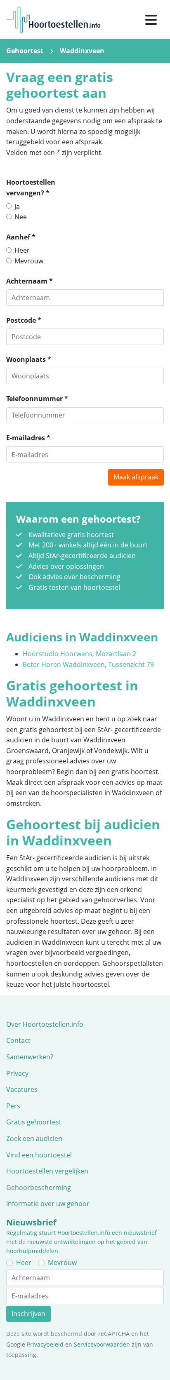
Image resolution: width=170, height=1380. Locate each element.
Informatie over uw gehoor (48, 1203)
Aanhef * (20, 237)
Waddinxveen (82, 50)
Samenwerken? (29, 1056)
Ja (17, 206)
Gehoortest (24, 50)
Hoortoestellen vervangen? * (30, 187)
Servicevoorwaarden (102, 1344)
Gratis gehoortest (33, 1122)
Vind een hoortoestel (39, 1154)
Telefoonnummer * (37, 398)
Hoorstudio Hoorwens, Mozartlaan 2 (79, 653)
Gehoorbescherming (38, 1187)
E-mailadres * (28, 437)
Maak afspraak (135, 476)
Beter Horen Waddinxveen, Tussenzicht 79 (88, 664)
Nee (20, 216)
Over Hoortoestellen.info (44, 1024)
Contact (18, 1040)
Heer (22, 250)
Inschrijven (28, 1313)
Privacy (17, 1073)
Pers (13, 1105)
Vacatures (22, 1089)
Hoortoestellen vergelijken (47, 1171)
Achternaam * (29, 281)
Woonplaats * (28, 359)
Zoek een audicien (34, 1138)
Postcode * (23, 320)
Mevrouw (28, 260)
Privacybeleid (45, 1344)
